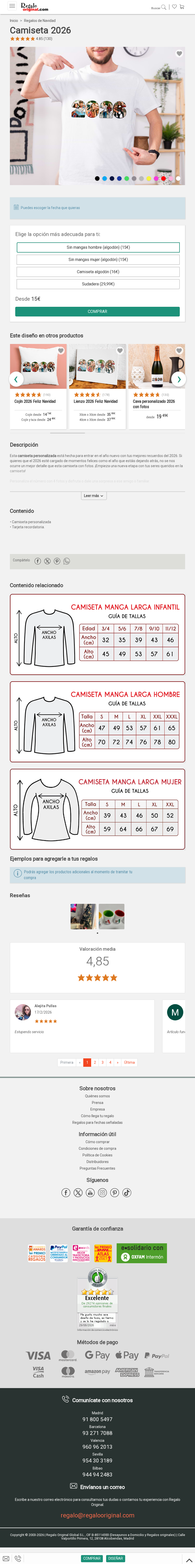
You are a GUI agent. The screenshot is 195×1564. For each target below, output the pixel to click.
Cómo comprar (98, 1142)
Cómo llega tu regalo (97, 1116)
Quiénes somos (97, 1096)
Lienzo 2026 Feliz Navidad (36, 401)
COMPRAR (97, 311)
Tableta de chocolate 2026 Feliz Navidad (155, 404)
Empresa (97, 1109)
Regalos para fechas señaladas (97, 1122)
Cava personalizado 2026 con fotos (95, 404)
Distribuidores (98, 1162)
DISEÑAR (115, 1558)
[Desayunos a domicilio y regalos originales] (33, 7)
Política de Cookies (97, 1155)
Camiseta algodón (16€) (98, 271)
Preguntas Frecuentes (97, 1168)
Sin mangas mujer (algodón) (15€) (98, 259)
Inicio (14, 21)
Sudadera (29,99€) (98, 284)
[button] (178, 379)
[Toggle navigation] (12, 5)
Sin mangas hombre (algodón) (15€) (98, 247)
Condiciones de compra (97, 1148)
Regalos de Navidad (40, 21)
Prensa (97, 1103)
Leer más (92, 496)
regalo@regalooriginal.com (98, 1515)
